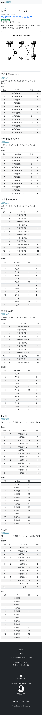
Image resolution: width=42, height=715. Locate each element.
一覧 (4, 8)
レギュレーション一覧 (21, 665)
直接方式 (5, 77)
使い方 (21, 650)
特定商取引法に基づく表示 (21, 701)
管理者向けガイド (21, 662)
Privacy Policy (20, 658)
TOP (21, 654)
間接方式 (5, 419)
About (12, 658)
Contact (29, 658)
